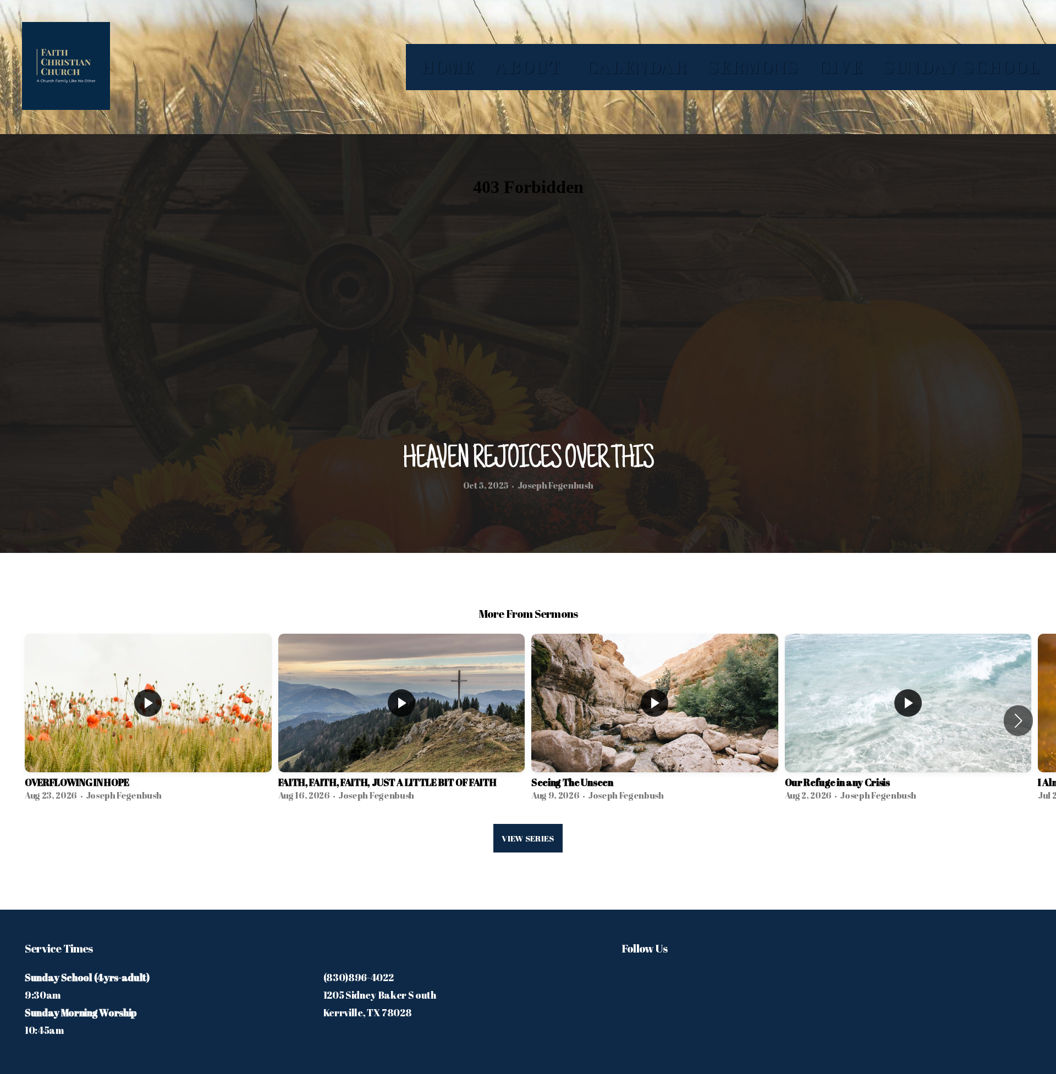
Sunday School (962, 67)
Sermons (753, 67)
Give (841, 67)
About (531, 67)
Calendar (637, 67)
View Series (528, 838)
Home (448, 67)
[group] (148, 720)
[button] (1018, 720)
